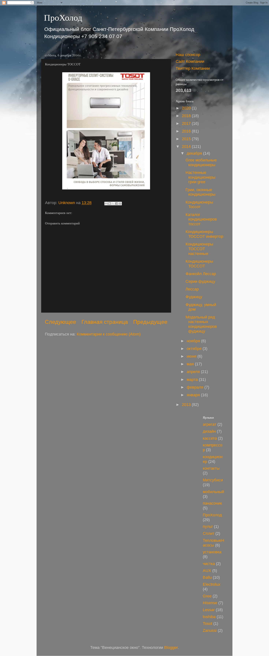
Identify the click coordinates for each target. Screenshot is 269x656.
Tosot (207, 623)
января (194, 395)
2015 (187, 139)
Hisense (210, 603)
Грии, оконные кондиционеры (200, 192)
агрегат (209, 424)
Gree (207, 596)
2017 (187, 123)
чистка (209, 563)
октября (195, 348)
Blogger (171, 647)
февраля (195, 387)
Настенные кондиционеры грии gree (200, 177)
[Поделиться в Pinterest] (120, 203)
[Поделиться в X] (113, 203)
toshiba (209, 616)
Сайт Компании (190, 61)
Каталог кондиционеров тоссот (201, 219)
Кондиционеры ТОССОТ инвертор (204, 234)
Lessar (209, 609)
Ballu (207, 577)
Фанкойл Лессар (201, 273)
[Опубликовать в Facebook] (116, 203)
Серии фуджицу (200, 281)
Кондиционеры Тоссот (199, 204)
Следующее (60, 322)
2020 (187, 108)
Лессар (192, 289)
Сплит (208, 533)
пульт (208, 526)
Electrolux (211, 584)
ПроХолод (63, 17)
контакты (211, 468)
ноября (194, 341)
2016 (187, 131)
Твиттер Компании (193, 68)
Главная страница (104, 322)
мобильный (213, 491)
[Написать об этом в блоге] (109, 203)
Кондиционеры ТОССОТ (199, 263)
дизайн (209, 431)
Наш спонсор (188, 54)
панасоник (212, 503)
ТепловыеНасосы (213, 542)
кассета (210, 438)
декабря (195, 153)
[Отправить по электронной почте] (106, 203)
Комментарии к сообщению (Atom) (109, 334)
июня (192, 356)
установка (212, 552)
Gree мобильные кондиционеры (201, 162)
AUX (207, 570)
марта (193, 379)
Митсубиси (213, 480)
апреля (194, 371)
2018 (187, 115)
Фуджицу (194, 297)
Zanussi (210, 630)
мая (191, 364)
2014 (187, 146)
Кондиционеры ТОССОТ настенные (199, 249)
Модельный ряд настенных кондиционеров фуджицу (201, 324)
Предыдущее (150, 322)
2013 (187, 404)
